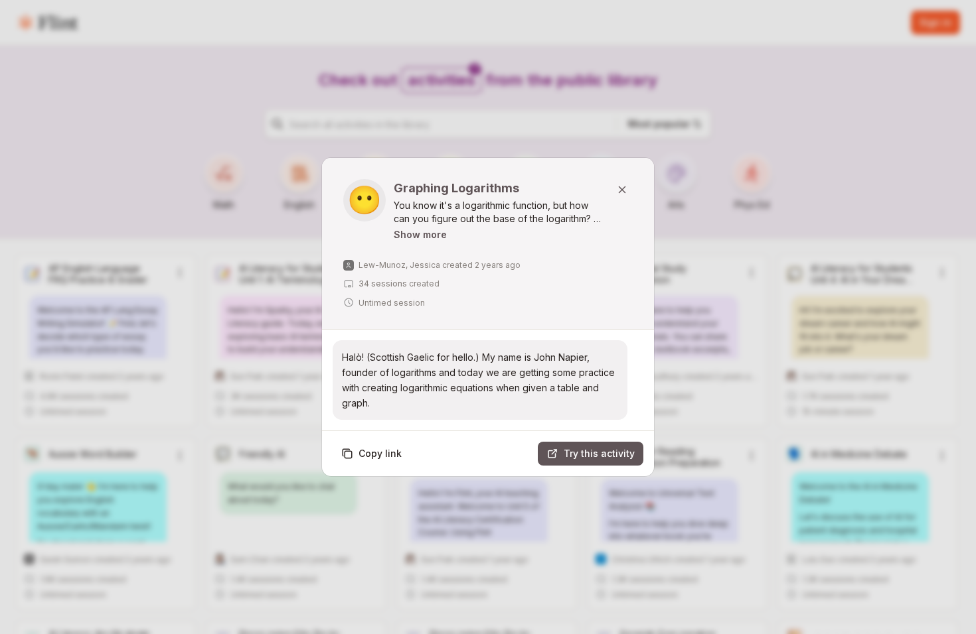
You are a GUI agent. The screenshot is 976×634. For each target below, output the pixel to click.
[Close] (622, 189)
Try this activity (599, 453)
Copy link (380, 453)
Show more (420, 234)
